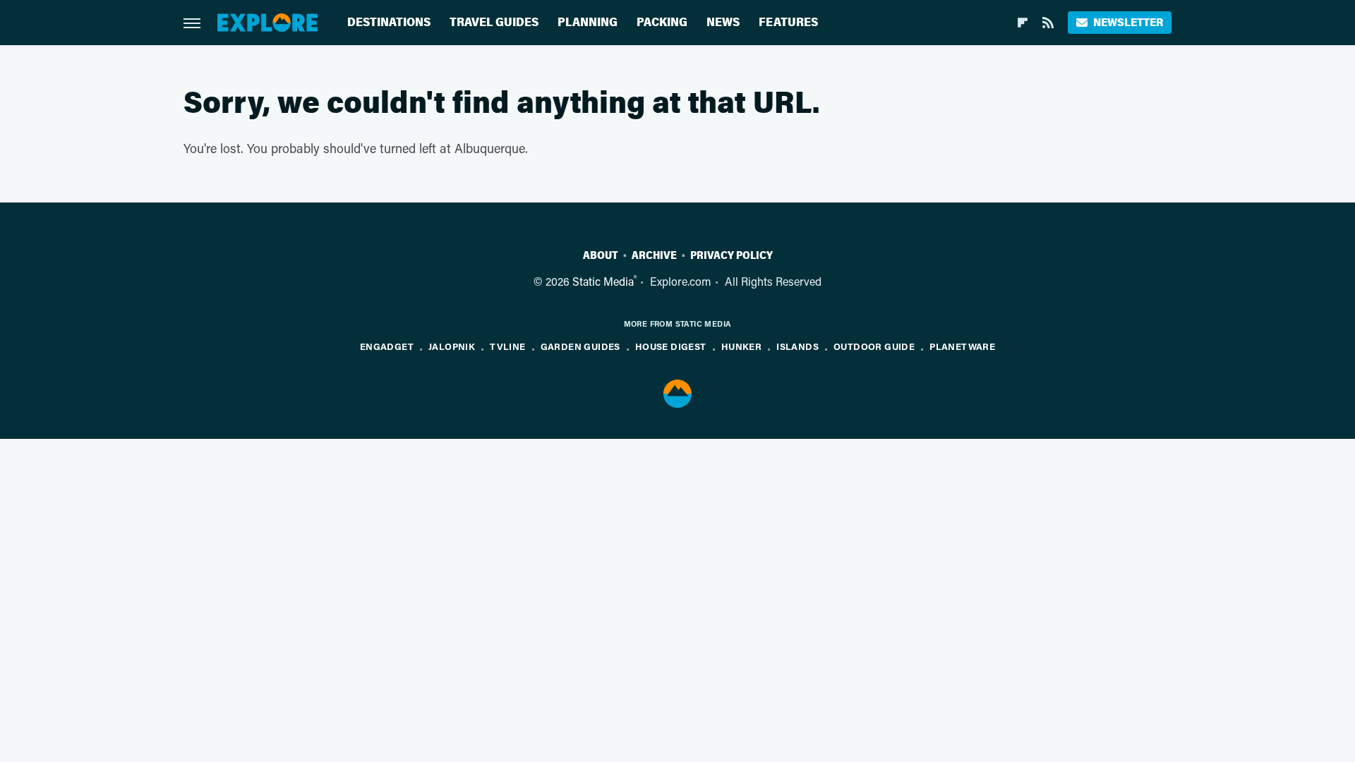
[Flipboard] (1022, 22)
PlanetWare (962, 346)
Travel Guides (494, 22)
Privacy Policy (731, 255)
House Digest (670, 346)
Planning (588, 22)
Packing (662, 22)
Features (788, 22)
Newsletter (1128, 22)
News (723, 22)
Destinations (388, 22)
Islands (797, 346)
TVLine (507, 346)
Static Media (603, 281)
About (600, 255)
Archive (654, 255)
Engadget (387, 346)
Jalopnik (451, 346)
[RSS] (1048, 22)
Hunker (741, 346)
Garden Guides (580, 346)
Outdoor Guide (874, 346)
